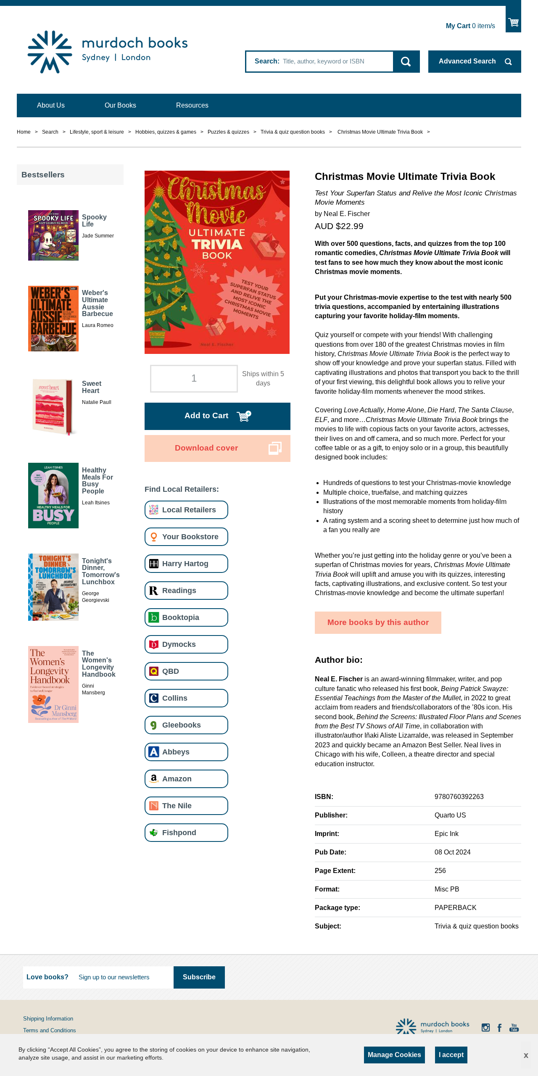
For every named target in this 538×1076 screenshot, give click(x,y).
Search (266, 61)
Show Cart (513, 19)
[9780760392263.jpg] (217, 261)
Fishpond (179, 832)
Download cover (206, 447)
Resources (192, 105)
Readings (179, 590)
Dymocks (179, 644)
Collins (174, 698)
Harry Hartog (185, 563)
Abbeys (176, 751)
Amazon (177, 778)
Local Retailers (189, 509)
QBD (170, 671)
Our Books (120, 105)
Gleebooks (181, 724)
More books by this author (378, 622)
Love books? (47, 977)
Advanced (467, 61)
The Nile (177, 805)
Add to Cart (206, 415)
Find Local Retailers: (182, 489)
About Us (51, 105)
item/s (470, 25)
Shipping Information (48, 1018)
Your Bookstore (190, 536)
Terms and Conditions (49, 1030)
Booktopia (180, 617)
